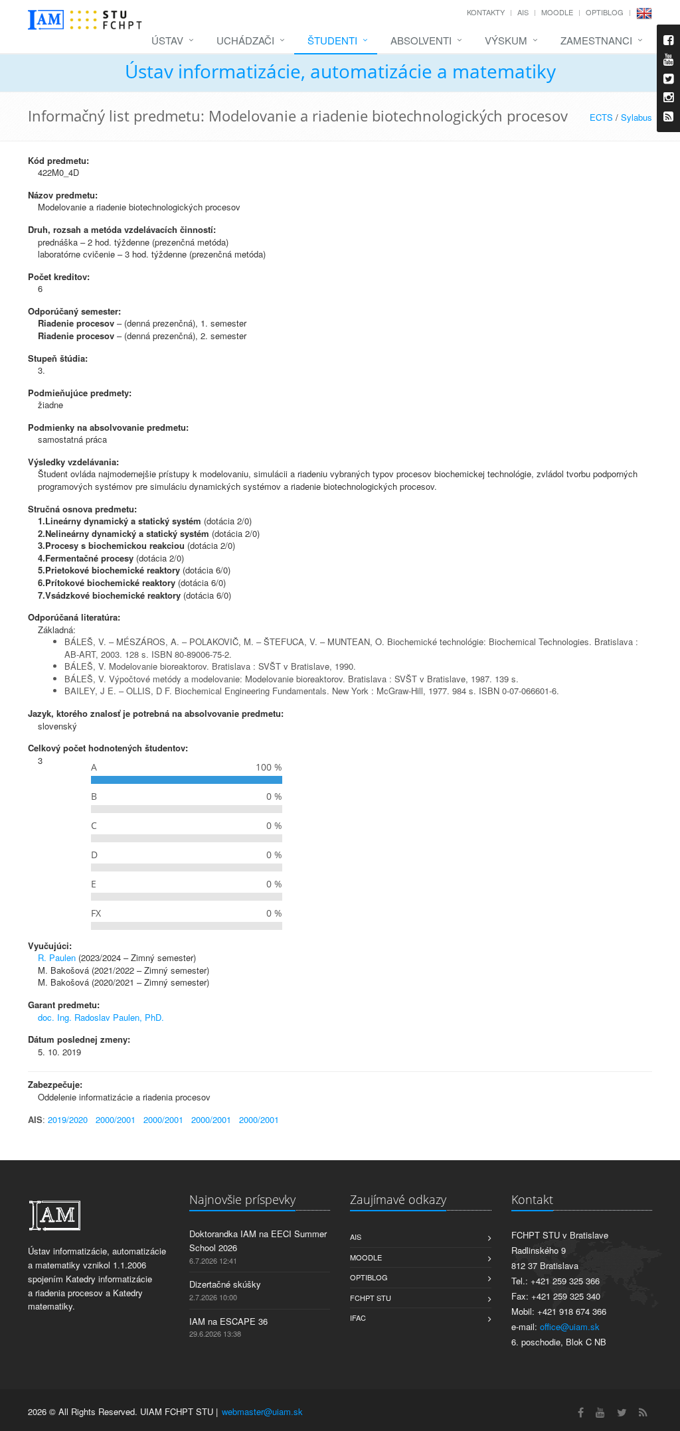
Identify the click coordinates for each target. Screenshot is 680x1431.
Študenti (332, 40)
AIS (523, 12)
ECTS (601, 117)
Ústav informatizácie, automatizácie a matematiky (340, 71)
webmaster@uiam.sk (262, 1411)
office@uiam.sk (570, 1326)
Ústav (167, 40)
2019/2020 (68, 1119)
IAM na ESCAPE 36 (228, 1321)
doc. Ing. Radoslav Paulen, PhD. (101, 1017)
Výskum (506, 40)
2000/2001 (115, 1119)
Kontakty (486, 12)
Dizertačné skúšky (225, 1284)
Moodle (557, 12)
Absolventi (421, 40)
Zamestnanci (596, 40)
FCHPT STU (370, 1297)
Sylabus (636, 117)
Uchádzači (245, 40)
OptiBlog (605, 12)
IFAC (358, 1317)
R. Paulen (57, 957)
